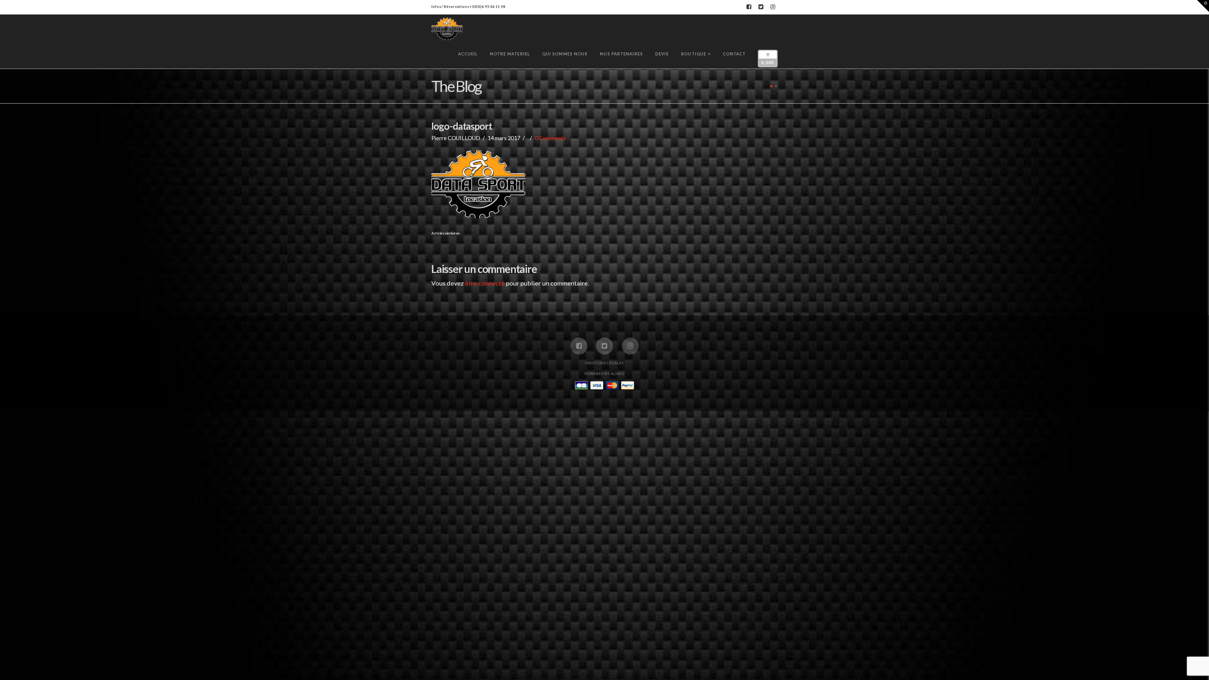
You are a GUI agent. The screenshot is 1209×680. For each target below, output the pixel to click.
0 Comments (550, 137)
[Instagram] (773, 7)
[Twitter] (761, 7)
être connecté (485, 283)
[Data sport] (447, 29)
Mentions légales (605, 363)
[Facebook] (749, 7)
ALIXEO (618, 373)
